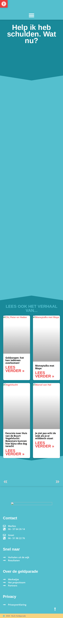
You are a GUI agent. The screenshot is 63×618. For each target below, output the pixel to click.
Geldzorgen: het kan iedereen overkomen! (14, 360)
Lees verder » (14, 369)
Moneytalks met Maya (44, 367)
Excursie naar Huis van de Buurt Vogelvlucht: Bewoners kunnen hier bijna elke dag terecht (16, 440)
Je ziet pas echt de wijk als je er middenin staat (45, 436)
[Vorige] (17, 481)
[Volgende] (46, 481)
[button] (31, 15)
